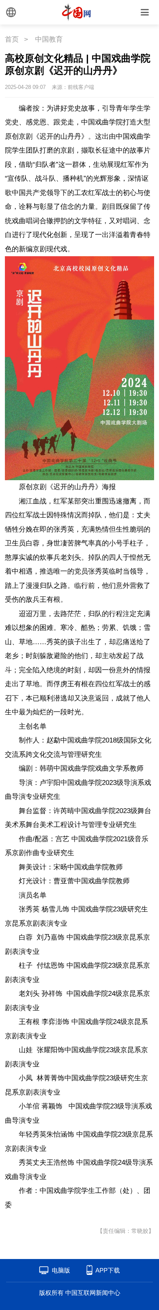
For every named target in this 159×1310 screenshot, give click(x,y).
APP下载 (107, 1270)
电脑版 (61, 1270)
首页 (12, 39)
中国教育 (49, 39)
